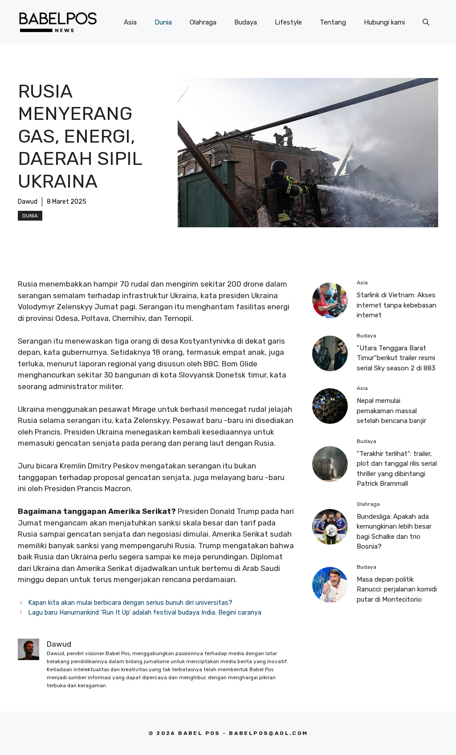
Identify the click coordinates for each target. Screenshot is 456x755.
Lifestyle (288, 22)
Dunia (163, 22)
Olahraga (203, 22)
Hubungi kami (384, 22)
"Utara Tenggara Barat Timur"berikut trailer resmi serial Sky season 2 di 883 (396, 358)
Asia (130, 22)
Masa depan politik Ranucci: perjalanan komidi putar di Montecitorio (397, 589)
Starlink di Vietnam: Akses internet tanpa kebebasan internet (396, 305)
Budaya (245, 22)
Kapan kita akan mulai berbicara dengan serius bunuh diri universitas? (130, 603)
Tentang (333, 22)
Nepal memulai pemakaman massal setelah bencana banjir (391, 411)
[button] (426, 22)
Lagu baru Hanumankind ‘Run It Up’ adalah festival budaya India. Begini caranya (144, 612)
